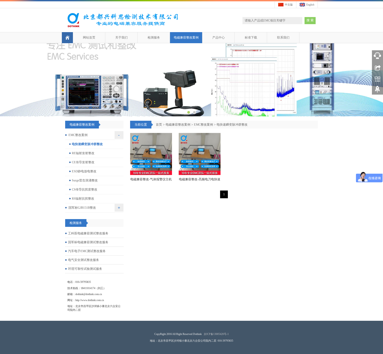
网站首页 (89, 37)
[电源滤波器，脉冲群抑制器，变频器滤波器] (191, 79)
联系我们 (283, 37)
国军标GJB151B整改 (82, 207)
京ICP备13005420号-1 (216, 334)
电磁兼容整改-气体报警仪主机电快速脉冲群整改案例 (151, 181)
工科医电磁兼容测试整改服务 (88, 233)
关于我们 (121, 37)
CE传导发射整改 (83, 162)
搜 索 (310, 20)
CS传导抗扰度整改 (84, 189)
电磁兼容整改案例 (186, 37)
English (310, 4)
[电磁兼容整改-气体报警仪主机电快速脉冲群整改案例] (151, 154)
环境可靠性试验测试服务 (85, 268)
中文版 (289, 4)
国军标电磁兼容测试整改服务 (88, 242)
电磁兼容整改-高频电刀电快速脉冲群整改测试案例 (199, 181)
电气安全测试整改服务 (83, 260)
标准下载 (251, 37)
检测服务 (154, 37)
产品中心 (218, 37)
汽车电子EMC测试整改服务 (87, 251)
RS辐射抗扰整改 (83, 198)
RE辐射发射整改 (83, 153)
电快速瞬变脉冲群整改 (232, 124)
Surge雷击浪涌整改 (85, 180)
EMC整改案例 (203, 124)
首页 (159, 124)
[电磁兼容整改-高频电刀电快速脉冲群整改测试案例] (200, 154)
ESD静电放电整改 (84, 171)
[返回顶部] (377, 90)
